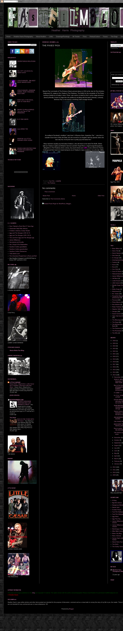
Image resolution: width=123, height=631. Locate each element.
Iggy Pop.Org (116, 519)
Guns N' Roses (116, 271)
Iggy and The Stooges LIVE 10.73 (19, 233)
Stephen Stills (116, 309)
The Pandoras (51, 183)
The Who (115, 333)
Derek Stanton (116, 253)
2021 (114, 354)
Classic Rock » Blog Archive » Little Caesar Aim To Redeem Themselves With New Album (22, 385)
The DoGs (115, 544)
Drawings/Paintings (62, 36)
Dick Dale (115, 255)
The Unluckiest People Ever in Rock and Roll (23, 256)
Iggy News (115, 516)
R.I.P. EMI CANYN (22, 119)
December (117, 377)
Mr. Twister (115, 293)
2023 (114, 348)
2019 (114, 359)
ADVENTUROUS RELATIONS (26, 61)
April (115, 456)
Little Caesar (116, 283)
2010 (114, 472)
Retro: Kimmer (116, 536)
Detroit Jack (115, 507)
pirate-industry (14, 395)
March (116, 458)
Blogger (71, 609)
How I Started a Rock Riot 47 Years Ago (21, 226)
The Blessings (116, 320)
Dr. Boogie (115, 258)
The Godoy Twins (117, 546)
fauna (114, 264)
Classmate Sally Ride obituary (18, 228)
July (115, 448)
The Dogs (114, 36)
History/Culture (95, 36)
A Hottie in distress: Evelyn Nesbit (19, 230)
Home (8, 36)
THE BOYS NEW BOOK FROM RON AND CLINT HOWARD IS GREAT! (24, 403)
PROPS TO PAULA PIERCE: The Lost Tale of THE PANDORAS (25, 111)
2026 (114, 340)
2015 (114, 369)
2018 (114, 361)
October (117, 440)
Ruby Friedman (117, 307)
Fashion (114, 262)
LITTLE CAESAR (15, 382)
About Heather (41, 36)
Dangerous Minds (117, 505)
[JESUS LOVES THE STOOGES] (116, 562)
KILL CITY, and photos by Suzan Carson (25, 71)
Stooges (114, 311)
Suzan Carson (116, 313)
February (117, 461)
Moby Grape (116, 289)
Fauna (105, 36)
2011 (114, 470)
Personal (115, 300)
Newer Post (46, 195)
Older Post (101, 195)
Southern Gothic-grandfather (18, 247)
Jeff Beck (115, 278)
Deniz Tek (115, 251)
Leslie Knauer (116, 280)
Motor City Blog (117, 533)
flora (113, 267)
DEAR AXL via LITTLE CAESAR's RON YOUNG (24, 139)
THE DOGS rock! (14, 253)
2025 (114, 343)
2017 (114, 364)
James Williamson (14, 240)
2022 (114, 351)
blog (33, 593)
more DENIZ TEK (22, 129)
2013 (114, 375)
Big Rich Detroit (117, 502)
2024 (114, 346)
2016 (114, 367)
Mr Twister (76, 36)
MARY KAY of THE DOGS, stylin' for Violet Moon (25, 100)
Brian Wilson (116, 248)
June (116, 450)
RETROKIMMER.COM (16, 400)
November (117, 437)
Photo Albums (116, 302)
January (117, 464)
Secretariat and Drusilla (16, 242)
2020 (114, 356)
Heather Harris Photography (23, 36)
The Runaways (116, 330)
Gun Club (115, 269)
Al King (114, 500)
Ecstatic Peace (116, 509)
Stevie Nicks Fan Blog (17, 350)
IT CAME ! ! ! (118, 392)
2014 (114, 372)
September (117, 443)
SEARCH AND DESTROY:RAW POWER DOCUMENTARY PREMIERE (26, 149)
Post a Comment (50, 191)
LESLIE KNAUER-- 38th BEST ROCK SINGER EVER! (26, 81)
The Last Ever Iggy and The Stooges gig (21, 237)
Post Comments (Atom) (58, 199)
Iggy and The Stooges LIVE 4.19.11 (20, 235)
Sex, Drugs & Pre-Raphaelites (18, 244)
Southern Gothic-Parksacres (18, 251)
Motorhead (115, 291)
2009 (114, 475)
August (116, 445)
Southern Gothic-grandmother (18, 249)
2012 (114, 467)
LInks (51, 36)
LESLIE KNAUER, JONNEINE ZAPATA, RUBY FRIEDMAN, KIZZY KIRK (26, 91)
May (115, 453)
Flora (84, 36)
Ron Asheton (116, 304)
